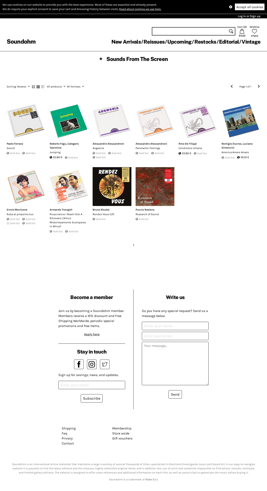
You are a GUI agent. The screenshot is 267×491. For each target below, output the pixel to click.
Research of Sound (147, 214)
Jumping (55, 152)
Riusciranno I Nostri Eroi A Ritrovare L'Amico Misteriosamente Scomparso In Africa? (68, 220)
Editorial (229, 42)
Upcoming (179, 42)
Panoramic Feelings (148, 148)
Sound (11, 148)
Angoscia (98, 148)
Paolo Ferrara (15, 143)
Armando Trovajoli (61, 209)
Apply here (91, 334)
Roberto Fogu (58, 143)
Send (175, 394)
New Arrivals (126, 42)
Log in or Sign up (249, 16)
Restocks (205, 42)
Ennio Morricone (17, 209)
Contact (68, 443)
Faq (64, 433)
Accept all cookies (249, 7)
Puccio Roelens (145, 209)
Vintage (251, 42)
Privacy (67, 438)
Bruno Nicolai (101, 209)
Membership (121, 428)
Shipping (69, 428)
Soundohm (21, 41)
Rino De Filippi (188, 143)
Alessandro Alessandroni (108, 143)
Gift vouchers (122, 438)
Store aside (120, 433)
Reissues (154, 42)
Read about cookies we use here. (140, 9)
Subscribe (91, 398)
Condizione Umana (190, 148)
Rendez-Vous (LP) (103, 214)
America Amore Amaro (235, 152)
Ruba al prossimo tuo (20, 214)
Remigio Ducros (232, 143)
